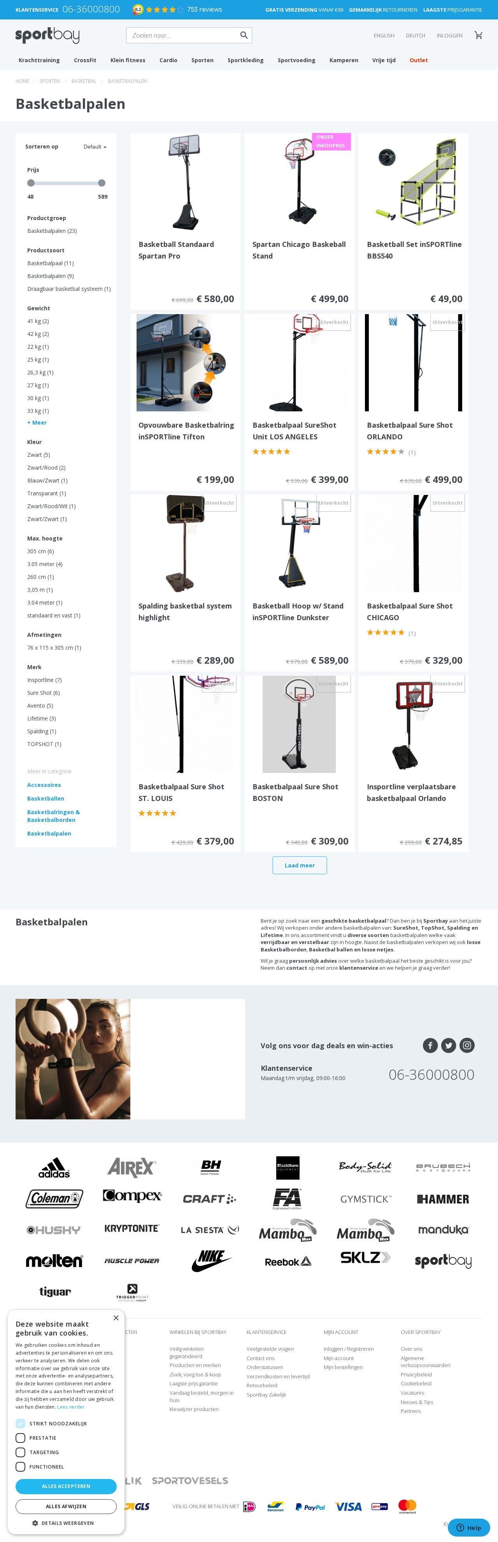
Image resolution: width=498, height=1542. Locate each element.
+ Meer (37, 422)
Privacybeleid (416, 1374)
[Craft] (210, 1198)
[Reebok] (288, 1260)
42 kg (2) (38, 333)
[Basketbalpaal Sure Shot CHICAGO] (413, 542)
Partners (411, 1410)
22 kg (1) (38, 346)
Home (22, 81)
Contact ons (260, 1358)
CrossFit (85, 60)
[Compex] (132, 1195)
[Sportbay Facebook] (430, 1045)
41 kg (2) (38, 321)
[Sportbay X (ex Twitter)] (448, 1045)
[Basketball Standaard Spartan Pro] (185, 181)
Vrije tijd (384, 60)
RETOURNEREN (383, 9)
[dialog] (66, 1422)
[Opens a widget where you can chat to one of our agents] (468, 1528)
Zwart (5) (38, 454)
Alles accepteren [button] (66, 1486)
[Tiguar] (54, 1291)
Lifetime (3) (41, 718)
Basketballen (45, 798)
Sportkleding (246, 60)
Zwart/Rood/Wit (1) (51, 506)
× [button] (116, 1318)
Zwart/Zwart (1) (47, 519)
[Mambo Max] (288, 1229)
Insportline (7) (44, 680)
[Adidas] (54, 1167)
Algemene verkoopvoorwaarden (426, 1362)
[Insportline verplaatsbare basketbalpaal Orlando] (413, 723)
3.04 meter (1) (45, 602)
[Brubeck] (443, 1167)
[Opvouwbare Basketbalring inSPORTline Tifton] (185, 361)
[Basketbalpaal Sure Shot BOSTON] (299, 723)
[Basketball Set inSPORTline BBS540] (413, 181)
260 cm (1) (40, 576)
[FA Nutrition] (288, 1198)
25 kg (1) (38, 359)
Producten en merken (195, 1365)
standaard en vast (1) (54, 615)
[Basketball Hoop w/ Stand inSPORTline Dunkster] (299, 542)
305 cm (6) (40, 551)
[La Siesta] (210, 1229)
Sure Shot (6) (43, 692)
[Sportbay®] (443, 1260)
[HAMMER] (443, 1198)
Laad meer (300, 865)
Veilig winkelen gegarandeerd (186, 1352)
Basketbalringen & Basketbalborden (53, 815)
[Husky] (54, 1229)
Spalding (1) (41, 731)
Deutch (415, 35)
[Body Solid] (366, 1167)
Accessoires (44, 784)
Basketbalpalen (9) (50, 276)
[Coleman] (54, 1198)
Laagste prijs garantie (194, 1383)
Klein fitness (128, 60)
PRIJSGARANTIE (452, 9)
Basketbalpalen (127, 81)
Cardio (168, 60)
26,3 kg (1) (40, 372)
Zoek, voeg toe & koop (195, 1374)
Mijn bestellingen (343, 1367)
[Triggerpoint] (132, 1291)
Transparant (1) (46, 493)
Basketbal (84, 81)
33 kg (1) (38, 410)
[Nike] (210, 1260)
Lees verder (70, 1407)
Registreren (360, 1348)
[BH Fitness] (210, 1167)
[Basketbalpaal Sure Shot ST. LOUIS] (185, 723)
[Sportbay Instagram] (467, 1045)
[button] (66, 1522)
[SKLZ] (366, 1256)
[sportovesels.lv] (190, 1481)
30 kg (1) (38, 398)
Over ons (411, 1348)
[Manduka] (443, 1229)
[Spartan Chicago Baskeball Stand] (299, 181)
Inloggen (450, 35)
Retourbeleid (262, 1385)
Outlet (419, 60)
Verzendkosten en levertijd (278, 1376)
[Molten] (54, 1260)
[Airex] (132, 1167)
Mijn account (339, 1358)
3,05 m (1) (40, 589)
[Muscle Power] (132, 1260)
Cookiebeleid (416, 1383)
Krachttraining (39, 60)
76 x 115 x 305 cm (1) (54, 647)
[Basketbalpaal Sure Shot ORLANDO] (413, 361)
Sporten (202, 60)
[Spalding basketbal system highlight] (185, 542)
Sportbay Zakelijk (266, 1394)
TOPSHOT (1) (44, 744)
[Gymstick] (366, 1198)
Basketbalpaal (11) (50, 263)
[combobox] (85, 146)
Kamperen (344, 60)
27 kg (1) (38, 385)
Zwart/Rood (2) (46, 467)
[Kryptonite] (132, 1227)
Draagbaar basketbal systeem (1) (69, 288)
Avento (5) (40, 705)
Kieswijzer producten (194, 1409)
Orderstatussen (265, 1367)
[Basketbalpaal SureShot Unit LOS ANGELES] (299, 361)
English (384, 35)
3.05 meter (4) (45, 564)
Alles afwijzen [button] (66, 1506)
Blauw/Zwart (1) (47, 480)
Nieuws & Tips (417, 1402)
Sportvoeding (297, 60)
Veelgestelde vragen (270, 1348)
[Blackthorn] (288, 1167)
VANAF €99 (304, 9)
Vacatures (412, 1392)
